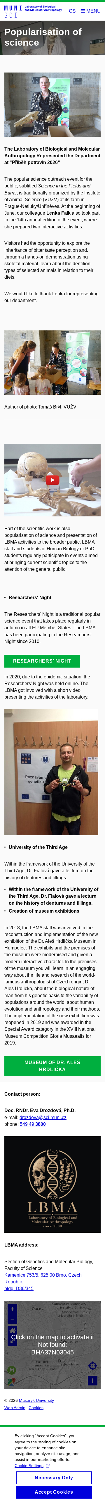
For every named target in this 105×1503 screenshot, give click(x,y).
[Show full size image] (52, 362)
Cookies (36, 1407)
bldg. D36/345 (19, 1288)
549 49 (33, 1124)
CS (72, 11)
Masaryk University (36, 1400)
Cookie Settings (29, 1465)
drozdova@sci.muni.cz (43, 1117)
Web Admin (14, 1407)
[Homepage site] (33, 11)
